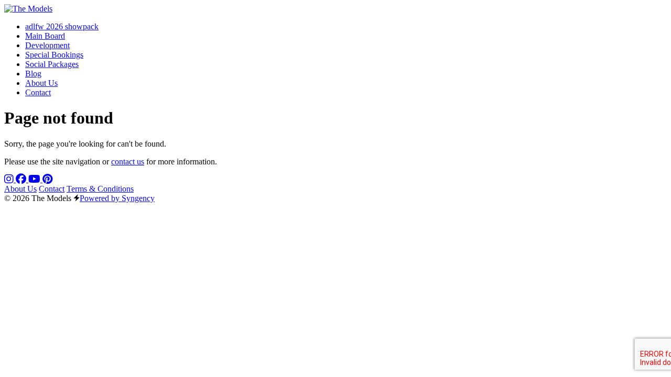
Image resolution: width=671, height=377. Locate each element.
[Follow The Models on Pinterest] (47, 179)
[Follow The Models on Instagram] (10, 179)
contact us (127, 161)
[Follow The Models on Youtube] (35, 179)
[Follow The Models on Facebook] (22, 179)
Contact (51, 188)
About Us (20, 188)
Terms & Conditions (100, 188)
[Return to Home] (28, 8)
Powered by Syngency (117, 198)
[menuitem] (62, 26)
